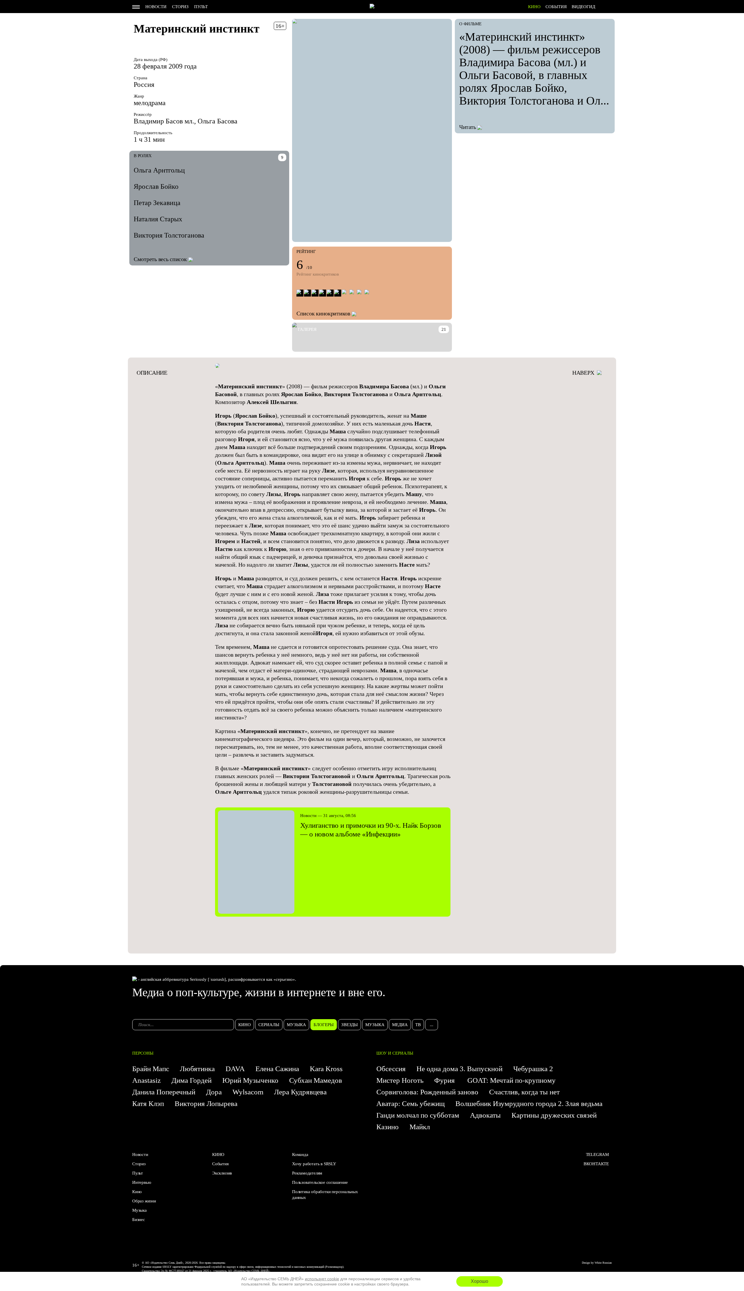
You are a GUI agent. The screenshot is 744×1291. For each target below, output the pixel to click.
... (431, 1024)
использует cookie (322, 1278)
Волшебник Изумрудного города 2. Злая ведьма (528, 1103)
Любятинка (197, 1069)
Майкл (419, 1127)
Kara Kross (326, 1069)
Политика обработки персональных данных (325, 1194)
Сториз (180, 6)
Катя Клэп (148, 1103)
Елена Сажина (277, 1069)
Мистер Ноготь (399, 1080)
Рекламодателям (307, 1173)
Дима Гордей (191, 1080)
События (556, 6)
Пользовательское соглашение (320, 1182)
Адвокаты (485, 1115)
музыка (296, 1024)
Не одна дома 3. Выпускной (459, 1069)
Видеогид (583, 6)
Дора (214, 1092)
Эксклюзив (222, 1173)
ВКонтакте (596, 1163)
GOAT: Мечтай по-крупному (511, 1080)
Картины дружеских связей (554, 1115)
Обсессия (391, 1069)
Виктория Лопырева (206, 1103)
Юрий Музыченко (250, 1080)
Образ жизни (144, 1201)
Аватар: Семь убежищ (410, 1103)
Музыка (139, 1210)
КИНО (534, 6)
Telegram (597, 1154)
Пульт (201, 6)
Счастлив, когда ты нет (524, 1092)
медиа (400, 1024)
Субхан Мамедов (315, 1080)
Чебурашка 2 (533, 1069)
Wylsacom (248, 1092)
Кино (137, 1191)
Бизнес (138, 1219)
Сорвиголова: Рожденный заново (427, 1092)
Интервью (141, 1182)
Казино (387, 1127)
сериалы (268, 1024)
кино (244, 1024)
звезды (349, 1024)
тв (418, 1024)
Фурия (445, 1080)
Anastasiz (146, 1080)
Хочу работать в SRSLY (314, 1163)
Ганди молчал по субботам (417, 1115)
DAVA (235, 1069)
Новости (156, 6)
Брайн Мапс (150, 1069)
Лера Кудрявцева (300, 1092)
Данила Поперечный (163, 1092)
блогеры (324, 1024)
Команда (300, 1154)
